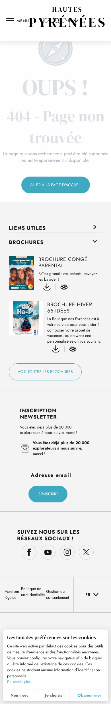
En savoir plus (19, 682)
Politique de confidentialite (33, 591)
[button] (92, 594)
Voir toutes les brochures (45, 371)
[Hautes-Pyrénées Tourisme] (67, 17)
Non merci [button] (20, 695)
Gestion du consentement (57, 594)
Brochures (26, 242)
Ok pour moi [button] (89, 695)
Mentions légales (12, 594)
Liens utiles (27, 228)
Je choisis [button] (53, 695)
